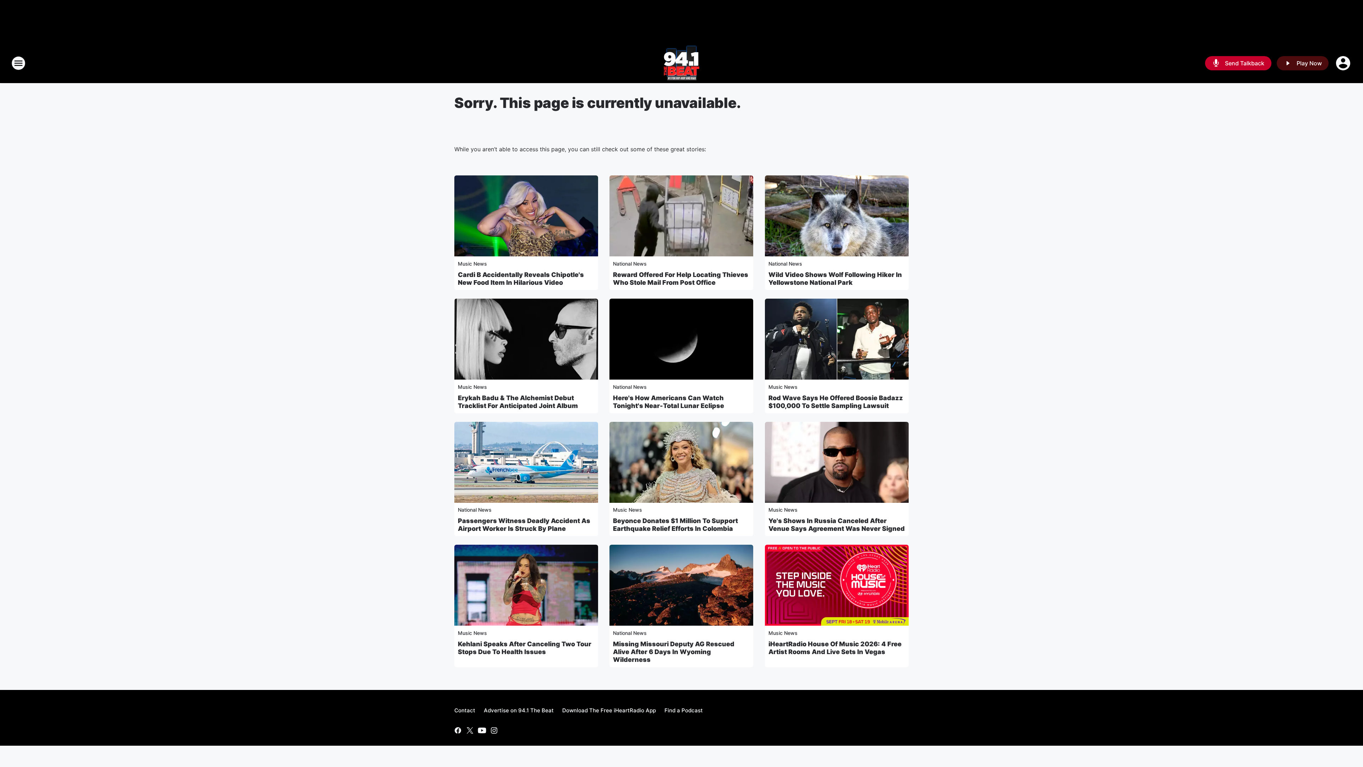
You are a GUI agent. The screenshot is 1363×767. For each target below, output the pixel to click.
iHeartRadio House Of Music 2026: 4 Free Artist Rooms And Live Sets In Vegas (835, 648)
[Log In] (1344, 63)
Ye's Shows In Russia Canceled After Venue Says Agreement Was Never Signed (836, 524)
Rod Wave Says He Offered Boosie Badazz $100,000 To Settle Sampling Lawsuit (835, 401)
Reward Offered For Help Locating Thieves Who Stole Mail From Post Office (680, 278)
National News (630, 264)
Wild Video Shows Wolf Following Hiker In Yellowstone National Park (835, 278)
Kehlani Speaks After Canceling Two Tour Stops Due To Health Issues (524, 648)
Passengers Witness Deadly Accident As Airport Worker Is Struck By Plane (524, 524)
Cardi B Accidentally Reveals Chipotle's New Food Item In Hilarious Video (521, 278)
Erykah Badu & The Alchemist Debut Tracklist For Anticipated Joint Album (518, 401)
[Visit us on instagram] (494, 730)
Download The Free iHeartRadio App (609, 710)
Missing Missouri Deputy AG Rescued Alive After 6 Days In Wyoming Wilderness (673, 651)
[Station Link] (681, 63)
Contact (464, 710)
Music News (472, 264)
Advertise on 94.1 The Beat (519, 710)
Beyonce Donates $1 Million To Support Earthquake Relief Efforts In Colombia (675, 524)
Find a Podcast (683, 710)
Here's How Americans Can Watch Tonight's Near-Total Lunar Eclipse (668, 401)
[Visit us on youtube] (482, 730)
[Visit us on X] (470, 730)
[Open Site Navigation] (18, 63)
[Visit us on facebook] (458, 730)
